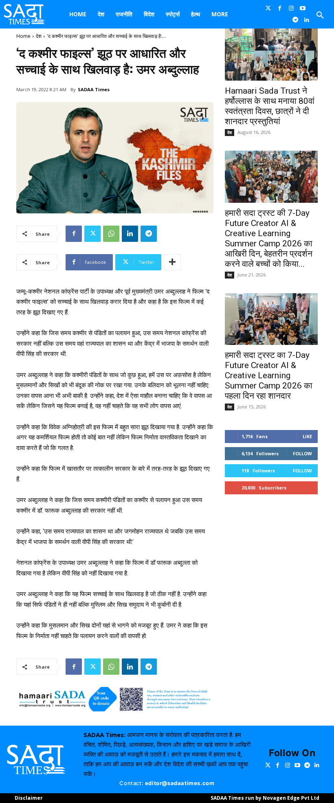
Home (23, 36)
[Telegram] (295, 20)
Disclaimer (29, 797)
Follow (302, 453)
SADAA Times (94, 89)
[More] (172, 262)
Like (307, 436)
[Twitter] (268, 8)
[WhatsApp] (111, 234)
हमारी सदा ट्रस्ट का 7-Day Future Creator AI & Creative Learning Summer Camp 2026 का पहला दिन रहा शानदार (268, 375)
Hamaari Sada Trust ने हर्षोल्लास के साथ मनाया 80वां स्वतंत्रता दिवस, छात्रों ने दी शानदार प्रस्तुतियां (269, 106)
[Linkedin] (306, 20)
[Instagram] (291, 8)
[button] (320, 15)
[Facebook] (279, 8)
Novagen (274, 797)
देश (39, 36)
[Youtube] (302, 8)
